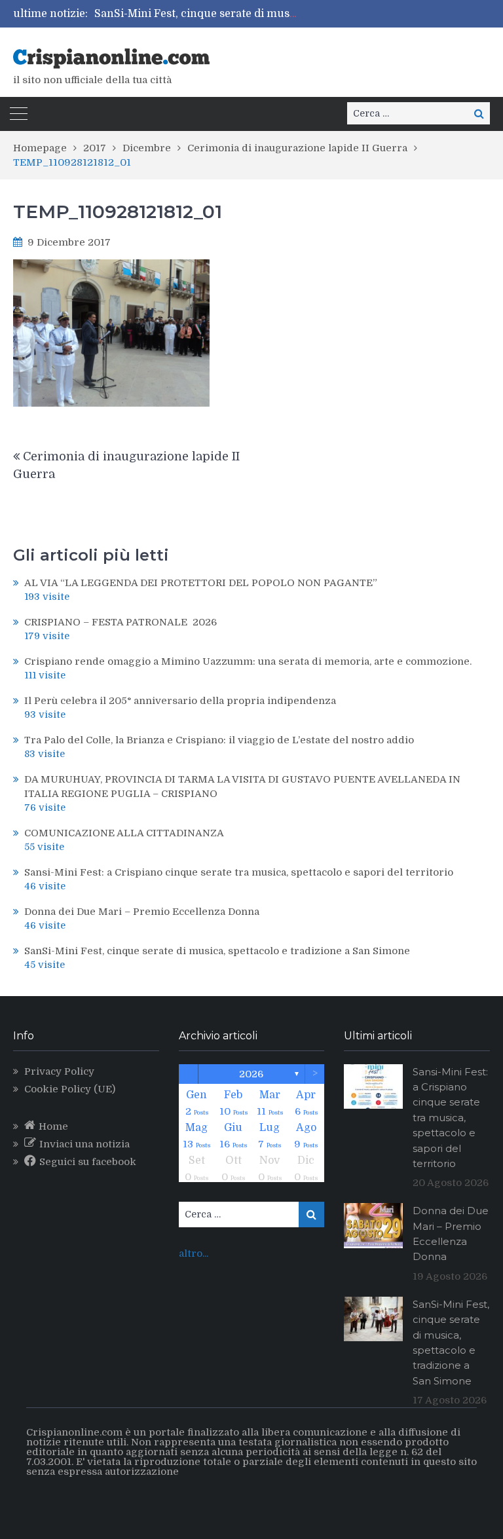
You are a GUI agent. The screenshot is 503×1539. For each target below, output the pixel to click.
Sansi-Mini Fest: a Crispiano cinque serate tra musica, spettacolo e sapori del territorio (238, 872)
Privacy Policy (59, 1071)
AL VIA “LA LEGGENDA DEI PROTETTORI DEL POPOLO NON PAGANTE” (200, 583)
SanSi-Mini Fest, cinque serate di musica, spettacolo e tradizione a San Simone (296, 14)
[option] (196, 14)
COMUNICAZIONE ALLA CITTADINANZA (124, 833)
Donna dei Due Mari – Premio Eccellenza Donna (141, 912)
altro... (193, 1253)
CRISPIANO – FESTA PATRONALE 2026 (120, 622)
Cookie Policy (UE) (69, 1089)
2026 (251, 1074)
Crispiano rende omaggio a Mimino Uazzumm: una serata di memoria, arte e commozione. (248, 661)
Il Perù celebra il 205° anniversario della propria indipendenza (180, 701)
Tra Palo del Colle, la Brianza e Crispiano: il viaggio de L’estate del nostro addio (219, 740)
